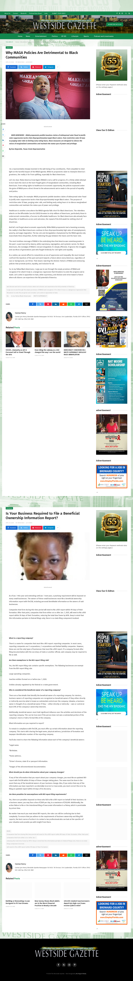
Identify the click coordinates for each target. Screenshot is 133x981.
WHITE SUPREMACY (40, 296)
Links (46, 13)
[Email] (3, 156)
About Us (7, 13)
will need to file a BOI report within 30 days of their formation (27, 847)
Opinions (9, 47)
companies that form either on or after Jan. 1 (21, 837)
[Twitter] (3, 135)
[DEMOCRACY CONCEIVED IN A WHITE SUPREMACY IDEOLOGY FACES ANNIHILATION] (77, 339)
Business (9, 508)
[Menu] (7, 24)
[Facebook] (3, 129)
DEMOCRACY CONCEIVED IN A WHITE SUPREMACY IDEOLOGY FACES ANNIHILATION (75, 352)
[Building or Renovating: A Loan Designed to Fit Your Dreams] (19, 890)
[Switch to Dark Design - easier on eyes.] (126, 13)
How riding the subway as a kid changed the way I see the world (47, 351)
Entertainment (41, 36)
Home (20, 36)
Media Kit (23, 13)
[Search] (129, 13)
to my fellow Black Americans (21, 296)
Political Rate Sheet (35, 13)
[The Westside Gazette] (64, 24)
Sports (86, 36)
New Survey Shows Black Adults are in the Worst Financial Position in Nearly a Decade (47, 903)
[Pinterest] (3, 145)
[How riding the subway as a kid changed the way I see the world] (48, 339)
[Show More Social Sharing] (58, 67)
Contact (15, 13)
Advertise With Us (114, 24)
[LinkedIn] (3, 140)
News (28, 36)
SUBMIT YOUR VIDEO (58, 13)
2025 (8, 831)
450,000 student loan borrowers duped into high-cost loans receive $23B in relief (77, 903)
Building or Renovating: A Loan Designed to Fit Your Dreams (18, 902)
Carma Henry (20, 313)
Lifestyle (74, 36)
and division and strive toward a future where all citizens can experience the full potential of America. (41, 286)
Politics (55, 36)
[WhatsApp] (3, 151)
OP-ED (63, 36)
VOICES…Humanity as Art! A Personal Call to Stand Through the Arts (18, 352)
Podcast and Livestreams (103, 36)
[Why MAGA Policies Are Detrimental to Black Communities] (48, 95)
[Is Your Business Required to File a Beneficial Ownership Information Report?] (48, 556)
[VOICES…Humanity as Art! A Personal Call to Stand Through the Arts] (19, 339)
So (8, 296)
